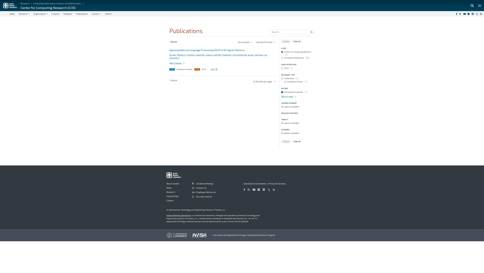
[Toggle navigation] (5, 14)
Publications (82, 14)
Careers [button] (95, 14)
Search (108, 14)
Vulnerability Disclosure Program (261, 235)
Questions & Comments (255, 183)
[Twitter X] (477, 13)
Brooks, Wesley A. (177, 55)
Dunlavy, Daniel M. (196, 55)
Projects (55, 14)
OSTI (213, 69)
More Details (176, 63)
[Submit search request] (312, 32)
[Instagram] (460, 13)
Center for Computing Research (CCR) (48, 8)
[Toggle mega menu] (479, 5)
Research (25, 3)
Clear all (297, 41)
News (12, 14)
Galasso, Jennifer (213, 55)
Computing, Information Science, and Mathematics (57, 3)
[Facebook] (456, 13)
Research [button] (23, 14)
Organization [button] (40, 14)
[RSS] (481, 13)
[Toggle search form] (472, 5)
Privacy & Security (276, 183)
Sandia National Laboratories (178, 215)
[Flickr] (469, 13)
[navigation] (245, 42)
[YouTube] (464, 13)
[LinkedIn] (473, 13)
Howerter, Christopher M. (234, 55)
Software (68, 14)
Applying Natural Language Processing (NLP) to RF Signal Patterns (207, 50)
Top (476, 270)
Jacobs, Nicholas (255, 55)
